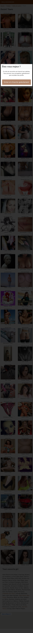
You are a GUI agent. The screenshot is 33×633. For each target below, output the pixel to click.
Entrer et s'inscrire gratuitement (16, 82)
